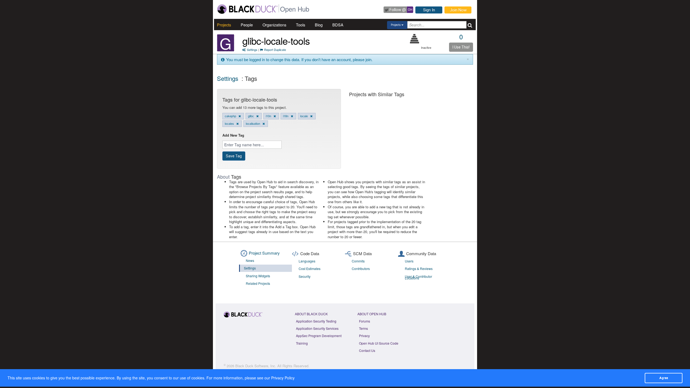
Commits (358, 261)
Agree (663, 378)
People (247, 24)
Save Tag (234, 156)
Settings (252, 49)
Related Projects (258, 283)
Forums (364, 321)
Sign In (429, 10)
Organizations (274, 24)
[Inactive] (414, 38)
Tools (300, 24)
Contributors (361, 268)
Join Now (458, 10)
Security (304, 276)
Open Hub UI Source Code (378, 343)
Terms (363, 328)
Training (302, 343)
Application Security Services (317, 328)
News (250, 260)
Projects (224, 24)
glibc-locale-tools (276, 40)
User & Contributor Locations (418, 277)
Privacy (364, 335)
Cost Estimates (309, 268)
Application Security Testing (316, 321)
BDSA (337, 24)
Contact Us (367, 350)
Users (409, 261)
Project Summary (264, 253)
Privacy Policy (283, 377)
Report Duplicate (275, 49)
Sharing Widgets (258, 275)
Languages (307, 261)
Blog (319, 24)
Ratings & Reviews (419, 268)
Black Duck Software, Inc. (255, 365)
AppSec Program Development (318, 335)
